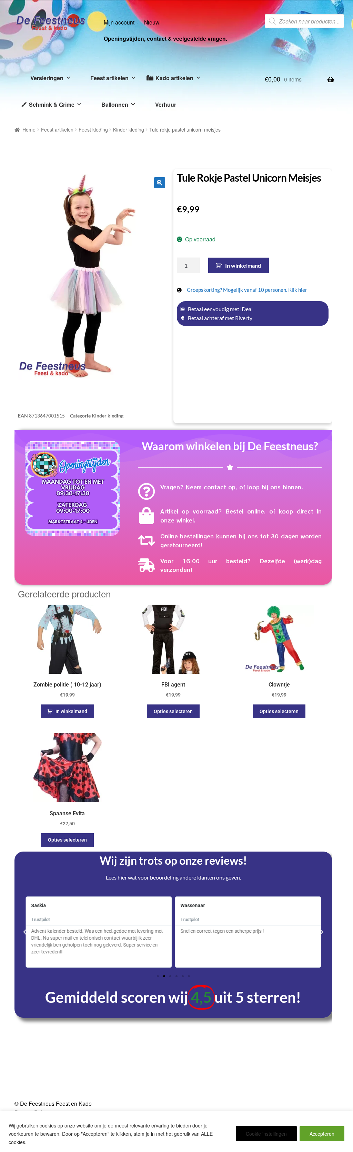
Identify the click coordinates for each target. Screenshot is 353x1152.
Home (29, 129)
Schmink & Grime (51, 104)
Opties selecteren (173, 711)
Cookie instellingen (266, 1133)
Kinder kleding (128, 129)
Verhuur (165, 104)
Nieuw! (152, 22)
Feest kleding (93, 129)
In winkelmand (243, 265)
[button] (159, 182)
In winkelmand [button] (71, 711)
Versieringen (46, 78)
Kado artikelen (174, 78)
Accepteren (322, 1133)
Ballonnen (114, 104)
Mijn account (119, 22)
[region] (176, 1131)
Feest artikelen (109, 78)
